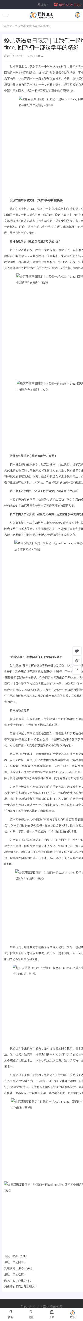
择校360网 (55, 1306)
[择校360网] (41, 15)
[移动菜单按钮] (5, 15)
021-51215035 (70, 4)
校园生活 (40, 26)
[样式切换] (76, 650)
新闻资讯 (29, 26)
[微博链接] (76, 660)
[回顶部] (76, 669)
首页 (20, 26)
